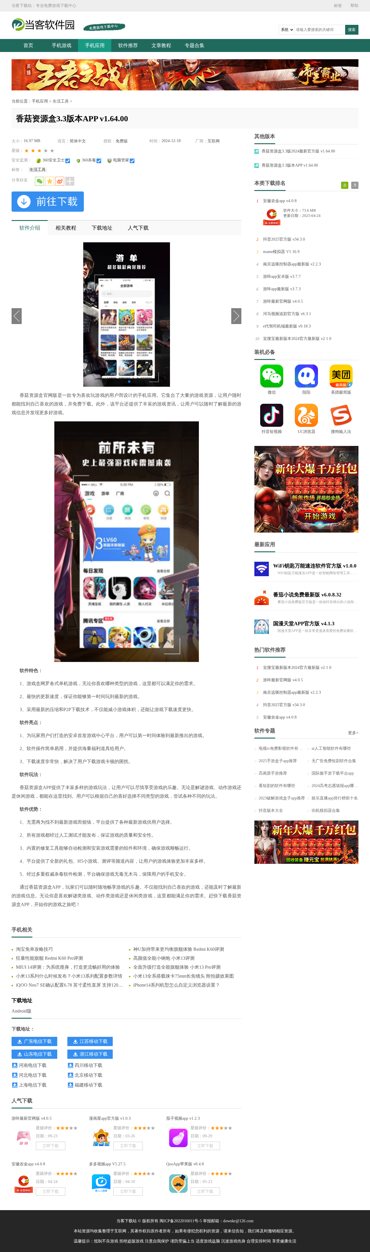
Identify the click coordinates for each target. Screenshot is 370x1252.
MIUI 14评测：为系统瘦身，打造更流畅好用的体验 (68, 967)
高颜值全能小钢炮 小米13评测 (164, 958)
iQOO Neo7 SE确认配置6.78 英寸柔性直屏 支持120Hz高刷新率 (70, 985)
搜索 (352, 29)
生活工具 (61, 101)
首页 (28, 45)
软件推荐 (128, 45)
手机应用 (95, 45)
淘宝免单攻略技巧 (34, 949)
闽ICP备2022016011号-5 (181, 1221)
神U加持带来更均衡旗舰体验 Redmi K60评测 (178, 949)
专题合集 (194, 45)
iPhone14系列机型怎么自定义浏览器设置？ (176, 985)
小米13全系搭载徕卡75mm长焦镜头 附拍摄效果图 (183, 976)
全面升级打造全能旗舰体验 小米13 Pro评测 (177, 967)
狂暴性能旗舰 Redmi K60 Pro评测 (49, 958)
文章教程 (161, 45)
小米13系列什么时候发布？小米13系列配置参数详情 (69, 976)
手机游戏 (61, 45)
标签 (338, 5)
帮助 (354, 5)
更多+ (353, 733)
